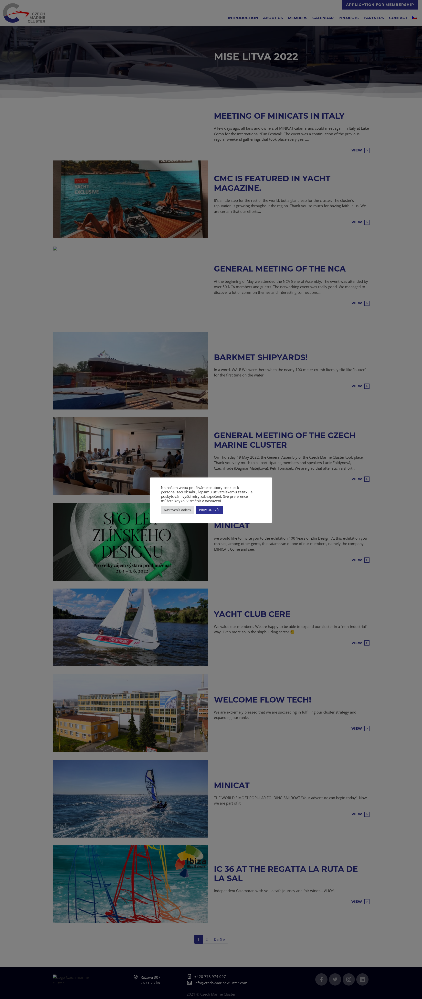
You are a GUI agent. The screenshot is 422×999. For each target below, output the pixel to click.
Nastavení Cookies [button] (177, 510)
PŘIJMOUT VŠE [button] (209, 510)
